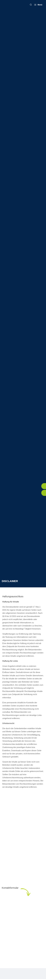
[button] (31, 4)
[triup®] (8, 5)
